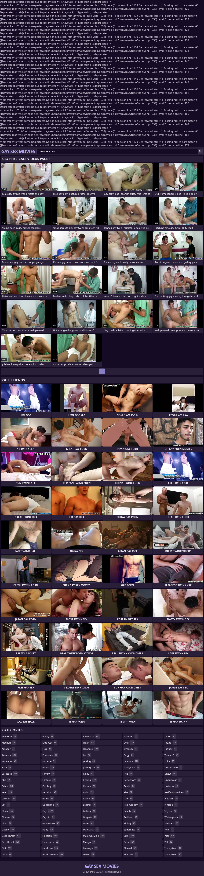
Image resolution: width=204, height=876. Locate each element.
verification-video (176, 792)
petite (129, 786)
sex (129, 835)
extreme (48, 761)
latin (88, 792)
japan (88, 742)
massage (90, 848)
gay (47, 810)
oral (129, 742)
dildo (6, 854)
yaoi (169, 835)
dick (6, 848)
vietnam (171, 798)
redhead (130, 817)
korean (89, 786)
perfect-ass (132, 779)
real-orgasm (133, 804)
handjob (49, 835)
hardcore (50, 848)
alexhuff (8, 742)
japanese (90, 748)
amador (8, 748)
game (47, 798)
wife (168, 829)
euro (46, 748)
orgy (128, 755)
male (88, 823)
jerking (89, 761)
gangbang (50, 804)
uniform (171, 786)
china (7, 810)
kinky (88, 773)
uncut (170, 773)
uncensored (173, 767)
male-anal (90, 829)
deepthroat (10, 842)
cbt (5, 804)
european (49, 755)
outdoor (131, 761)
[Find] (200, 151)
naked (88, 854)
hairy (47, 829)
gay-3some (50, 823)
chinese (8, 817)
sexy (129, 842)
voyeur (170, 810)
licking (89, 810)
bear (7, 792)
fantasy (48, 779)
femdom (49, 792)
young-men (172, 854)
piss (128, 792)
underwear (172, 779)
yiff (168, 842)
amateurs (9, 761)
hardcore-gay (52, 854)
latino (88, 798)
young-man (172, 848)
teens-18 (171, 755)
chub (6, 823)
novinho (130, 736)
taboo (169, 736)
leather (89, 804)
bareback (9, 773)
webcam (171, 823)
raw (128, 798)
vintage (170, 804)
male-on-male (93, 835)
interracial (91, 736)
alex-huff (9, 736)
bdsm (7, 786)
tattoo (170, 742)
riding (129, 823)
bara (6, 767)
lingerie (89, 817)
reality (129, 810)
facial (48, 767)
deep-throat (11, 835)
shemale (130, 854)
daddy (8, 829)
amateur (9, 755)
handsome (50, 842)
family (48, 773)
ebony (47, 736)
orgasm (130, 748)
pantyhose (131, 767)
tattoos (170, 748)
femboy (48, 786)
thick (169, 761)
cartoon (8, 798)
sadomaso (131, 829)
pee (128, 773)
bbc (6, 779)
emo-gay (49, 742)
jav (86, 755)
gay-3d (48, 817)
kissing (89, 779)
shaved (130, 848)
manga (89, 842)
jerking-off (91, 767)
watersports (173, 817)
